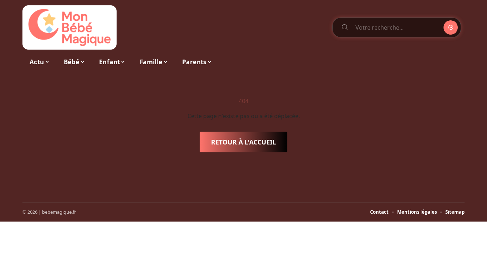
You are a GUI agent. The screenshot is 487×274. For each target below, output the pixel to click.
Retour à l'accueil (243, 142)
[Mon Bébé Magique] (69, 27)
